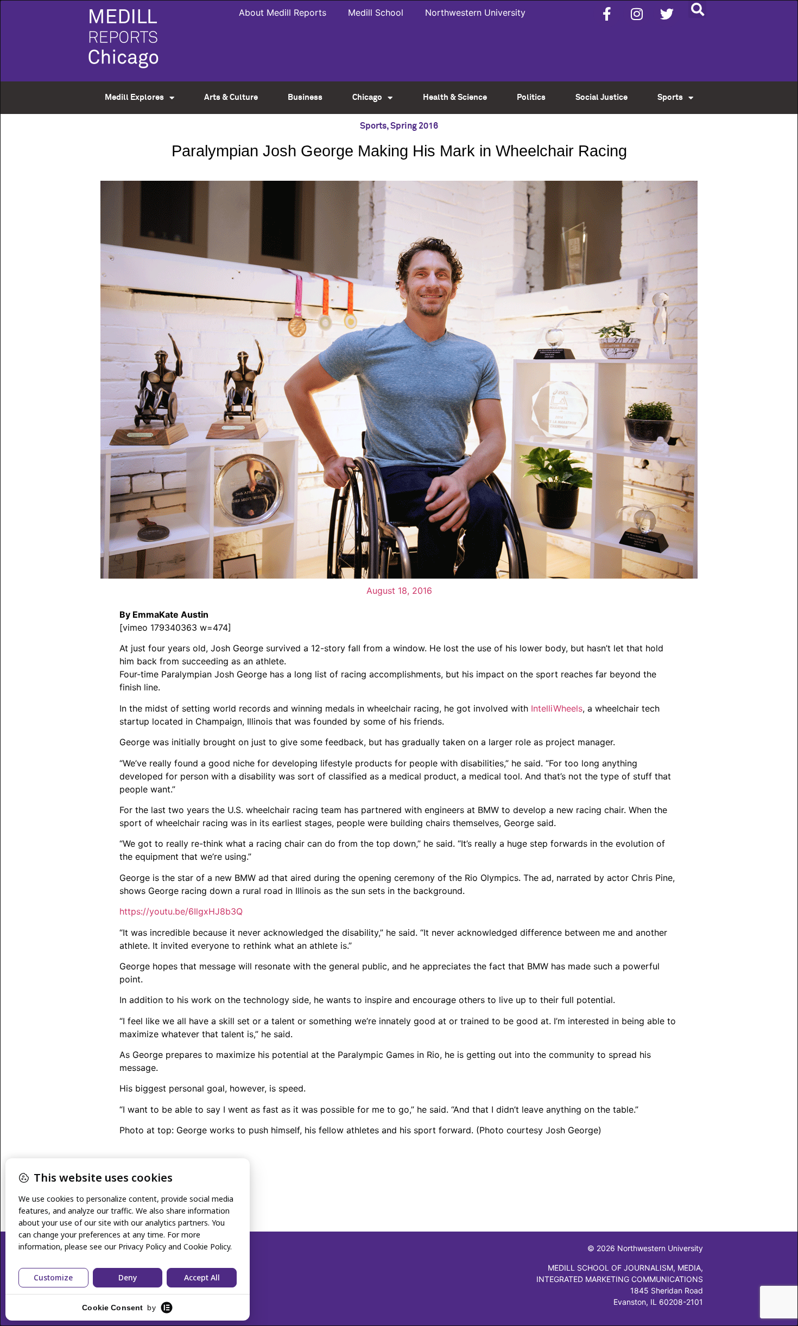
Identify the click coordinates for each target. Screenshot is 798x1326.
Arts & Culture (231, 97)
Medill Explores (134, 97)
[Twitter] (666, 13)
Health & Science (455, 97)
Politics (531, 97)
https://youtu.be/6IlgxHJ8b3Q (181, 911)
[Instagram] (636, 13)
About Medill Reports (282, 12)
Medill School (375, 12)
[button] (697, 9)
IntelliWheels (556, 708)
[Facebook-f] (606, 13)
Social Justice (601, 97)
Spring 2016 (414, 126)
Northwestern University (475, 12)
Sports (670, 97)
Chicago (367, 97)
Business (305, 97)
